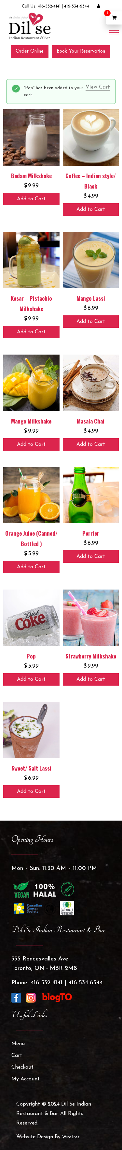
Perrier (90, 533)
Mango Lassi (90, 298)
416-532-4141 (49, 6)
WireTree (71, 1137)
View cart (98, 87)
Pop (31, 656)
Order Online (30, 51)
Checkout (22, 1067)
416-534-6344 (76, 6)
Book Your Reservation (81, 51)
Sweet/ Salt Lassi (31, 768)
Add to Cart (31, 199)
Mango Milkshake (31, 421)
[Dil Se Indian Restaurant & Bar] (29, 25)
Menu (18, 1043)
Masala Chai (90, 421)
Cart (16, 1055)
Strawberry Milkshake (90, 656)
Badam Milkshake (31, 176)
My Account (25, 1079)
